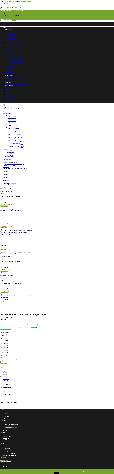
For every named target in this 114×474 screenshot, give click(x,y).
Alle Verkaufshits (4, 297)
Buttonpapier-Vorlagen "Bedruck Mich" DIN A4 (16, 84)
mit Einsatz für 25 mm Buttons (15, 48)
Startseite (2, 111)
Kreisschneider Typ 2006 (11, 76)
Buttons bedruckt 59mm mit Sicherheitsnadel (10, 218)
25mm (6, 87)
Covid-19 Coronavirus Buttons (12, 100)
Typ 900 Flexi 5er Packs (15, 45)
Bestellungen (6, 438)
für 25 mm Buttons (12, 32)
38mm (6, 90)
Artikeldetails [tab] (6, 379)
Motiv (4, 327)
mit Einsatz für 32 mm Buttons (14, 50)
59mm (6, 93)
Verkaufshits (3, 187)
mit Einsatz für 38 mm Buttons (15, 51)
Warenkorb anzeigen (5, 19)
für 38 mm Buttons (12, 35)
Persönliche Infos (7, 436)
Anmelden (5, 3)
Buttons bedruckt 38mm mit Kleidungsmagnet (10, 283)
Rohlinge (6, 64)
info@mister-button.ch (25, 1)
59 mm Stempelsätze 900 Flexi (17, 63)
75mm (6, 94)
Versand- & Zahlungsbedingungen (11, 424)
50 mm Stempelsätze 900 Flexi (17, 62)
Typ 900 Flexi (9, 42)
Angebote (5, 413)
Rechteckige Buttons (12, 41)
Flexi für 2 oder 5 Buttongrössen (16, 44)
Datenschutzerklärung (79, 471)
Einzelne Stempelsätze (14, 56)
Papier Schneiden (8, 75)
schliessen (56, 472)
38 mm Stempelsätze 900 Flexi (17, 60)
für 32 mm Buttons (12, 33)
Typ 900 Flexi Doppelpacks (16, 47)
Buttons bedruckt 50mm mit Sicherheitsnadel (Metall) (12, 239)
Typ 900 (8, 30)
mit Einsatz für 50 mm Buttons (15, 53)
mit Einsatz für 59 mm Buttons (15, 54)
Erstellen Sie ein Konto (8, 5)
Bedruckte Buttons (8, 85)
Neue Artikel (5, 415)
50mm (6, 91)
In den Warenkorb (4, 206)
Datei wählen (34, 327)
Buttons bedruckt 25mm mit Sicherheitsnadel (10, 261)
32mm (6, 88)
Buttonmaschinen (8, 29)
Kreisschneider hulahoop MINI (12, 78)
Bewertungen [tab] (6, 380)
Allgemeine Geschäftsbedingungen (11, 425)
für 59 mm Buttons (12, 38)
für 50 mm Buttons (12, 36)
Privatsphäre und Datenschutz (10, 427)
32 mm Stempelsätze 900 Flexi (17, 59)
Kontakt (2, 1)
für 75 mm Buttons (12, 39)
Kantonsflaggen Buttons (11, 99)
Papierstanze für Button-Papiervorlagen (14, 79)
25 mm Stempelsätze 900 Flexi (17, 57)
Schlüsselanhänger (7, 102)
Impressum (5, 422)
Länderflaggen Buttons (10, 97)
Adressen (5, 439)
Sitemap (5, 430)
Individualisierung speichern (5, 329)
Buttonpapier (7, 82)
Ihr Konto (2, 432)
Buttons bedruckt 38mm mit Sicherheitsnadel (10, 196)
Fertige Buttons (7, 96)
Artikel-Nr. (3, 317)
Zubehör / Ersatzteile (10, 81)
